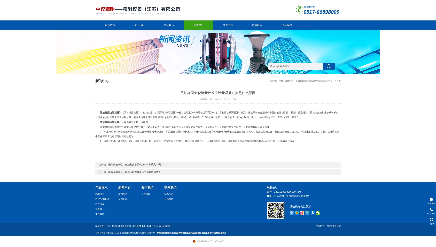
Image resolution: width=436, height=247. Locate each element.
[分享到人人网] (313, 213)
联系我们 (287, 25)
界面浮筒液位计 (164, 233)
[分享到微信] (318, 213)
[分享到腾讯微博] (307, 213)
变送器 (98, 209)
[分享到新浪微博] (302, 213)
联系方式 (168, 193)
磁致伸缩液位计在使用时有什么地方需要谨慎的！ (134, 172)
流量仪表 (99, 193)
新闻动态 (122, 193)
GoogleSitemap (163, 226)
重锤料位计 (100, 214)
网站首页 (110, 25)
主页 (281, 81)
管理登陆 (336, 226)
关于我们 (139, 25)
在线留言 (257, 25)
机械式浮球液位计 (180, 233)
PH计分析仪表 (102, 199)
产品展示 (169, 25)
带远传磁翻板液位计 (217, 233)
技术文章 (228, 25)
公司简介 (145, 193)
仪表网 (329, 226)
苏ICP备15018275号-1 (144, 226)
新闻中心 (289, 81)
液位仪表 (99, 204)
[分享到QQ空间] (297, 213)
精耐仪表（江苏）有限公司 (107, 226)
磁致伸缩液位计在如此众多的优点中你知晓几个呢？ (135, 164)
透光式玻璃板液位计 (198, 233)
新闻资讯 (198, 25)
